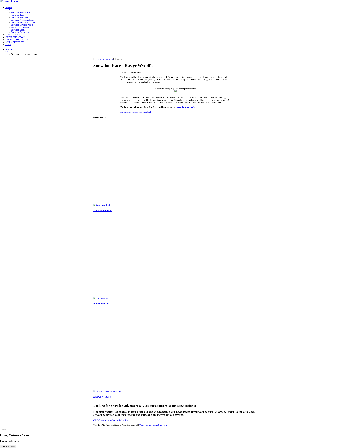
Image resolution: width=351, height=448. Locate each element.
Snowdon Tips (17, 15)
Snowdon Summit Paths (21, 12)
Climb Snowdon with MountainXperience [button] (111, 420)
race (121, 112)
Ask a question (14, 42)
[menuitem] (178, 7)
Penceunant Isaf (102, 303)
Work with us (145, 425)
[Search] (12, 429)
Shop (8, 44)
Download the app (16, 39)
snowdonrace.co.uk (186, 107)
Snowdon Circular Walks (22, 25)
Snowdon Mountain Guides (23, 22)
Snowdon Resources (20, 32)
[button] (9, 49)
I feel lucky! (13, 35)
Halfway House (102, 396)
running (126, 112)
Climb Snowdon (15, 37)
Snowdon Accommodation (22, 20)
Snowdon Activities (19, 17)
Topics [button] (9, 10)
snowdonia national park (143, 112)
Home (8, 7)
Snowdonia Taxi (102, 210)
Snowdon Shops (18, 30)
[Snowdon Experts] (175, 2)
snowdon (132, 112)
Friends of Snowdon (20, 27)
